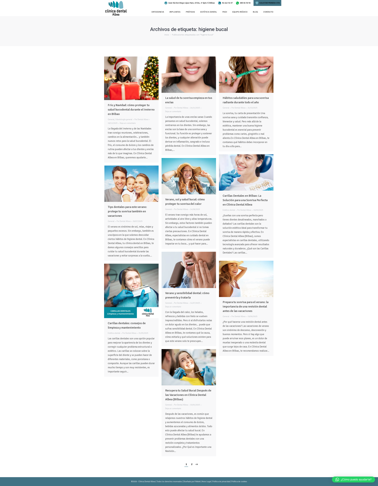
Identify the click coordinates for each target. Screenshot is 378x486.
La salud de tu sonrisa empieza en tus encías (188, 100)
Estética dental (229, 210)
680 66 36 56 (245, 3)
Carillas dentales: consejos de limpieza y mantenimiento (127, 325)
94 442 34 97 (227, 3)
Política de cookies (239, 481)
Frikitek (197, 481)
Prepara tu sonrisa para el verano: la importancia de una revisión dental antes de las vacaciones (245, 306)
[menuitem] (158, 12)
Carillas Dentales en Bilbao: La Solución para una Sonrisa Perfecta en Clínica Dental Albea (245, 200)
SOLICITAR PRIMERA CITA (269, 3)
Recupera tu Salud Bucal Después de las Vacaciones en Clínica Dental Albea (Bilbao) (188, 395)
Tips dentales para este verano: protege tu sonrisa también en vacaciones (127, 211)
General (111, 119)
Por (141, 119)
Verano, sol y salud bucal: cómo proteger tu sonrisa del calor (185, 202)
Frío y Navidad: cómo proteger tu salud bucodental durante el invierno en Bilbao (131, 109)
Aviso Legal (206, 481)
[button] (353, 479)
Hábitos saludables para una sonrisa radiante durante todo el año (246, 100)
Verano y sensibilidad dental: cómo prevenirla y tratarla (187, 295)
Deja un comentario (128, 123)
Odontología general (123, 119)
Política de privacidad (221, 481)
